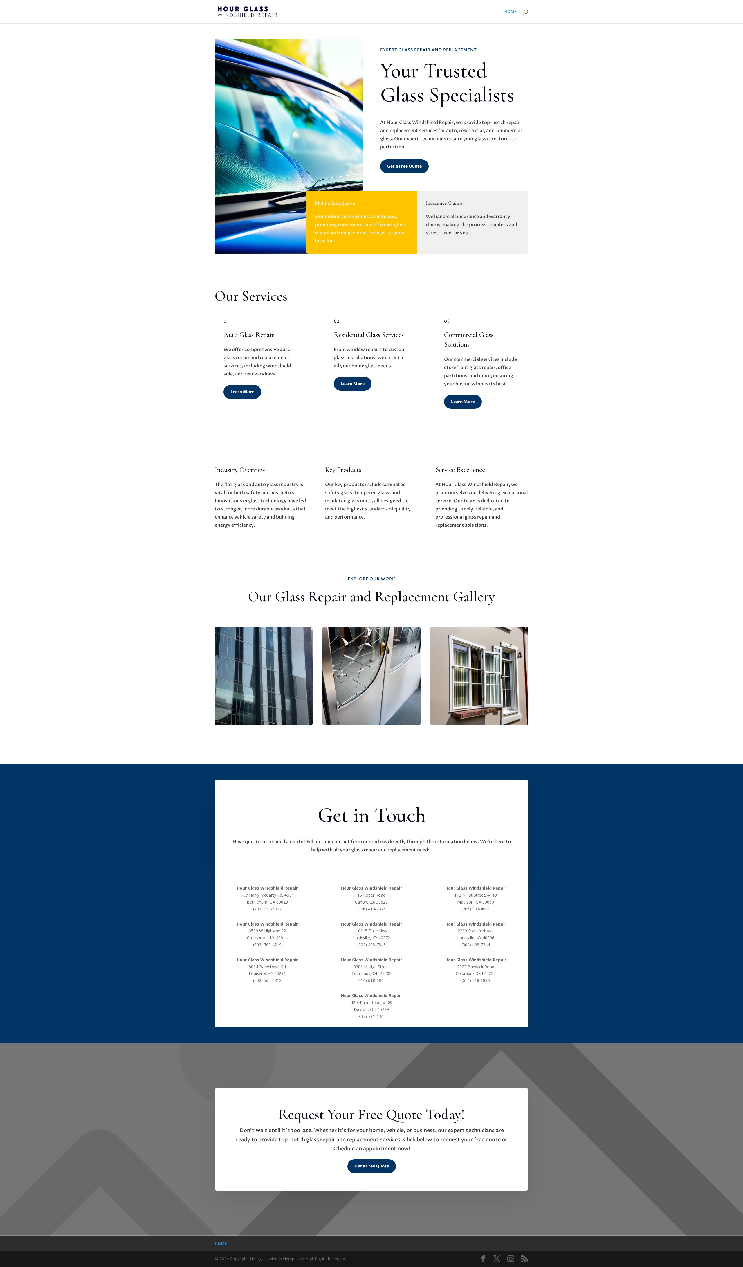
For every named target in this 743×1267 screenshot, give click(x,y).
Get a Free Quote (404, 166)
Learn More (242, 392)
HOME (510, 12)
